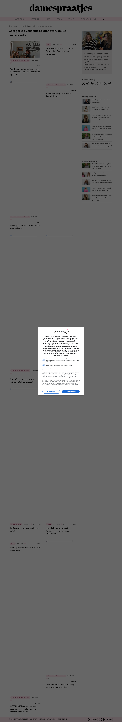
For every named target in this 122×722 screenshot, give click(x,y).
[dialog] (61, 361)
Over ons (19, 19)
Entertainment (88, 19)
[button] (61, 369)
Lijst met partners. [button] (67, 378)
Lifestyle (34, 19)
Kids (48, 19)
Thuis (71, 19)
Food (59, 19)
